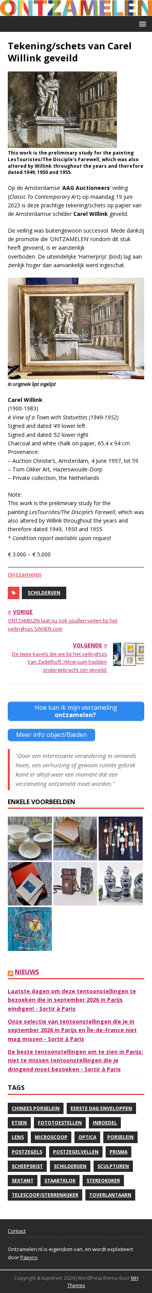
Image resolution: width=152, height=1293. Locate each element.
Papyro (28, 1257)
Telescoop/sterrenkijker (45, 1195)
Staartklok (60, 1180)
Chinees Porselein (36, 1108)
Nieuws (27, 972)
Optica (87, 1137)
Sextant (23, 1180)
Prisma (118, 1152)
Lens (18, 1137)
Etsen (19, 1122)
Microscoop (51, 1137)
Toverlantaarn (110, 1195)
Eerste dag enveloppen (101, 1108)
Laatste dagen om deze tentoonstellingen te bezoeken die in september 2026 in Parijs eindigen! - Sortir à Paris (72, 999)
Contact (17, 1230)
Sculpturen (113, 1166)
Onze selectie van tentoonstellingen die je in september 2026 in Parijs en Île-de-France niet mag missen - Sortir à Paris (72, 1030)
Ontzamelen (25, 574)
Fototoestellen (60, 1122)
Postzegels (27, 1152)
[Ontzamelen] (76, 11)
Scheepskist (27, 1166)
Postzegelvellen (76, 1152)
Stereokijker (103, 1180)
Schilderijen (44, 592)
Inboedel (105, 1122)
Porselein (120, 1137)
